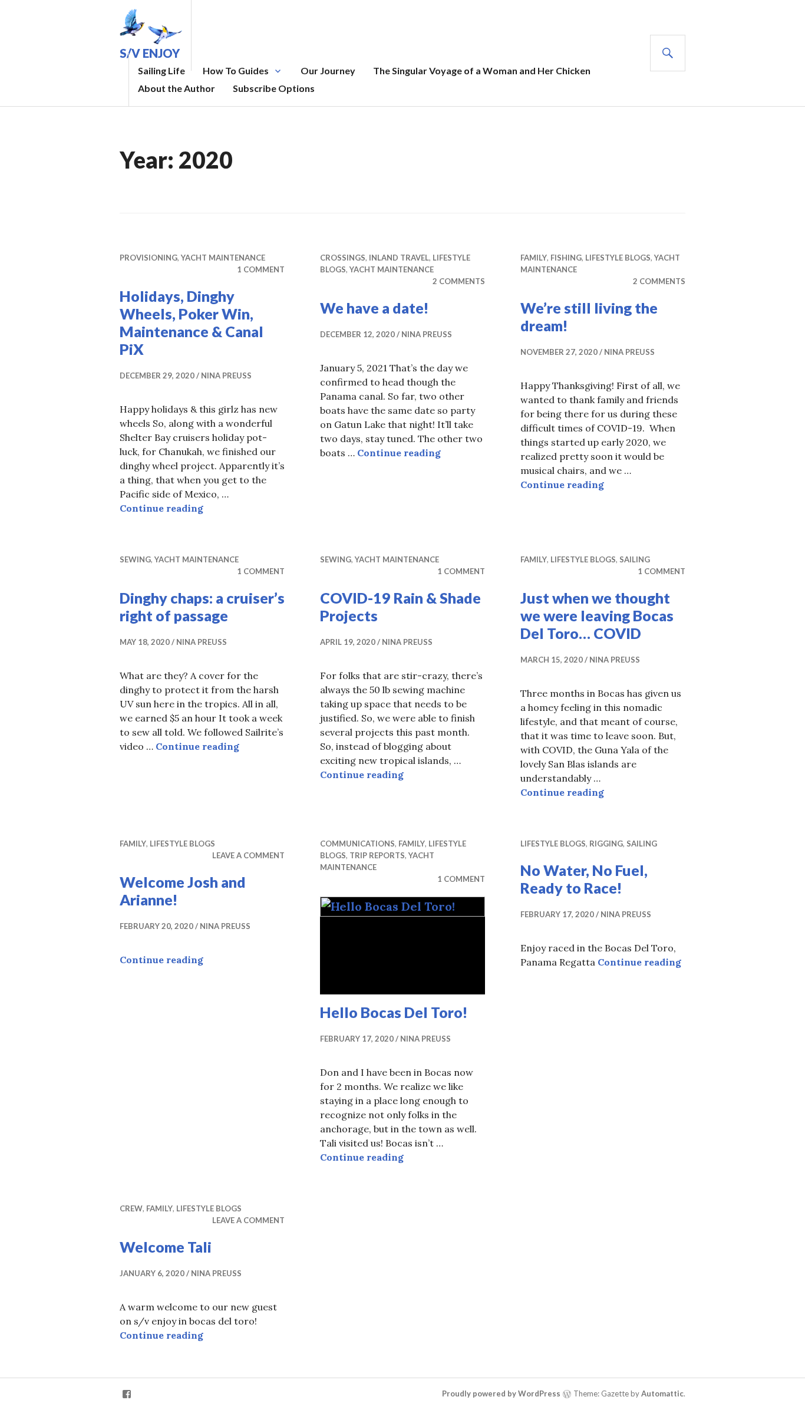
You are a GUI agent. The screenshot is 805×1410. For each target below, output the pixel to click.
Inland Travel (399, 257)
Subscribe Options (274, 88)
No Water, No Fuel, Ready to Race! (584, 879)
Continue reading (161, 508)
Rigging (606, 843)
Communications (357, 843)
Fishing (566, 257)
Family (533, 257)
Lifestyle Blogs (618, 257)
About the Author (176, 88)
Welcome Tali (166, 1247)
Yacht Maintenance (223, 257)
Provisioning (148, 257)
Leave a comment (248, 855)
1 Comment (261, 269)
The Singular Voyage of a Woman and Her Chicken (481, 70)
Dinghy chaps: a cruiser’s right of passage (202, 606)
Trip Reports (377, 855)
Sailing (634, 559)
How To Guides (236, 70)
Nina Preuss (226, 375)
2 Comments (459, 281)
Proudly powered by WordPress (501, 1393)
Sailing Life (161, 70)
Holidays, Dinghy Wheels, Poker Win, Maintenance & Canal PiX (191, 322)
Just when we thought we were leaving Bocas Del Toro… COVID (597, 615)
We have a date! (374, 308)
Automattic (662, 1393)
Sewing (135, 559)
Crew (131, 1208)
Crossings (342, 257)
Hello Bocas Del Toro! (394, 1012)
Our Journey (328, 70)
